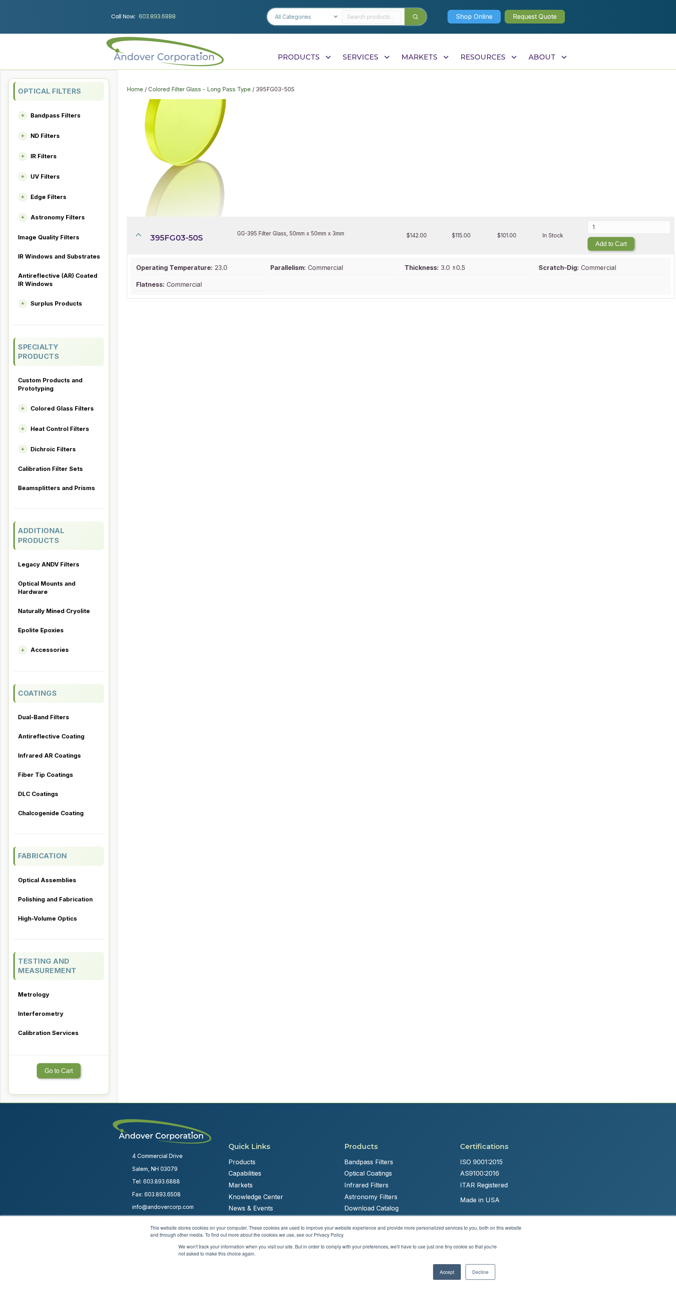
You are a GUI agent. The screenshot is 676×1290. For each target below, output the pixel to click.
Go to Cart (59, 1070)
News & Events (250, 1208)
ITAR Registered (484, 1185)
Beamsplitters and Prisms (56, 488)
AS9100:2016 (479, 1173)
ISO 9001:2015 (481, 1162)
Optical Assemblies (47, 880)
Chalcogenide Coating (51, 813)
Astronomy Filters (58, 217)
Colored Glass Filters (62, 408)
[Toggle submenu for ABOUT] (564, 57)
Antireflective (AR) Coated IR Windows (57, 280)
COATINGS (37, 693)
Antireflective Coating (51, 736)
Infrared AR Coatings (49, 755)
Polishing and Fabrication (55, 899)
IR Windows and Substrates (59, 256)
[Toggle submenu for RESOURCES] (514, 57)
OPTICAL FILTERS (49, 91)
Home (135, 89)
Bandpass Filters (56, 115)
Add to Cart (611, 244)
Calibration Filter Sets (50, 468)
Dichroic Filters (53, 449)
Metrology (33, 994)
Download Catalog (371, 1208)
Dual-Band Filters (43, 717)
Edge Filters (49, 197)
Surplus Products (56, 303)
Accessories (50, 649)
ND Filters (45, 135)
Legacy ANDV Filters (48, 564)
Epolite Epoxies (41, 630)
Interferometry (40, 1013)
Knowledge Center (255, 1197)
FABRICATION (42, 856)
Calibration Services (48, 1033)
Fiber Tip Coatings (45, 774)
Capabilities (244, 1173)
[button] (474, 16)
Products (241, 1162)
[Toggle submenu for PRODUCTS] (328, 57)
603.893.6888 (157, 16)
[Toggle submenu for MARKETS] (445, 57)
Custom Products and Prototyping (50, 384)
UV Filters (45, 176)
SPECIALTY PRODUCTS (38, 351)
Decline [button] (480, 1271)
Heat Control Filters (60, 428)
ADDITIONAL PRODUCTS (41, 535)
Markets (240, 1185)
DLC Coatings (38, 794)
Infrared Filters (366, 1185)
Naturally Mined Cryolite (54, 611)
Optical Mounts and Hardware (47, 587)
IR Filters (44, 156)
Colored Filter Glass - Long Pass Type (199, 89)
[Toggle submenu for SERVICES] (386, 57)
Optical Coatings (368, 1173)
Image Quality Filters (48, 237)
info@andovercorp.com (163, 1206)
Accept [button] (447, 1271)
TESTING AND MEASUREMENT (47, 966)
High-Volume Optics (47, 918)
